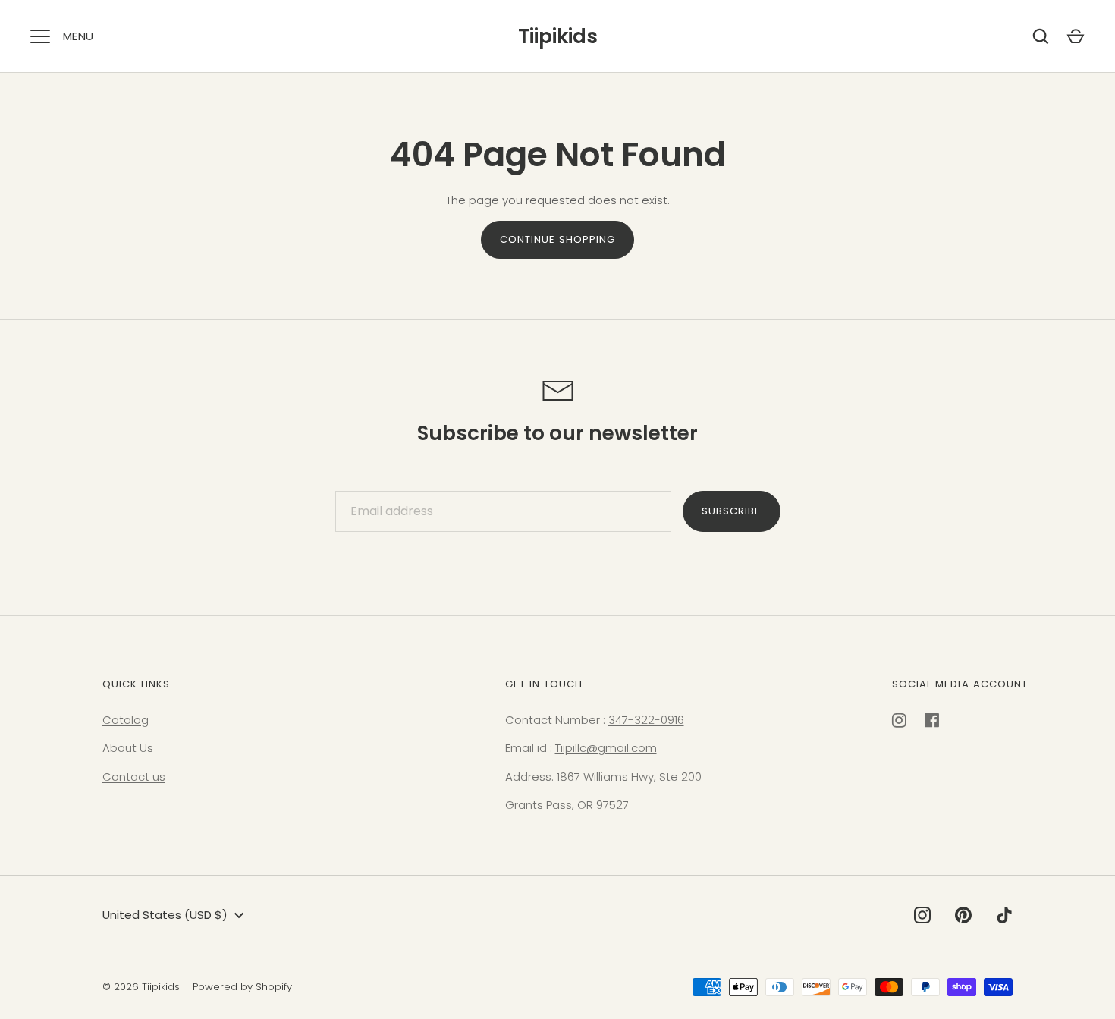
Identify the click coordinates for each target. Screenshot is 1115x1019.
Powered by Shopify (242, 987)
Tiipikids (558, 36)
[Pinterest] (963, 915)
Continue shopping (558, 239)
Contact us (133, 777)
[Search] (1040, 36)
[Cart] (1075, 36)
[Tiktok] (1004, 915)
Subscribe (731, 511)
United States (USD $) (165, 915)
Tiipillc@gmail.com (606, 748)
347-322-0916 (646, 720)
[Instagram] (922, 915)
